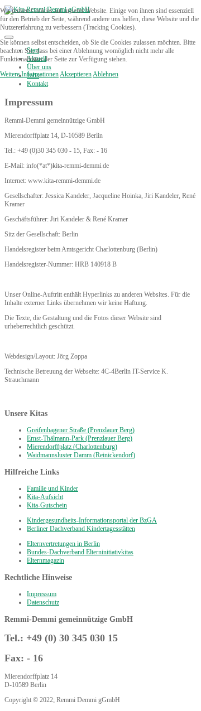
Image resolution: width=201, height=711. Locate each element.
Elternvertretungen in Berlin (63, 544)
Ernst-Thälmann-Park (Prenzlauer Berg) (79, 438)
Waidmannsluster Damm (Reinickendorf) (81, 455)
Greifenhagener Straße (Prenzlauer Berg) (81, 430)
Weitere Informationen (29, 74)
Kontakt (37, 84)
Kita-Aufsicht (45, 497)
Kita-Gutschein (47, 505)
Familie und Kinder (52, 488)
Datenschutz (43, 602)
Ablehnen (105, 74)
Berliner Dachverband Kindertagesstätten (81, 529)
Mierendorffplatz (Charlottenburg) (72, 447)
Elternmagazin (45, 560)
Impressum (41, 594)
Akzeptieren (76, 74)
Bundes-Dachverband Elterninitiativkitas (80, 552)
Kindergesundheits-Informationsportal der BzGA (92, 520)
